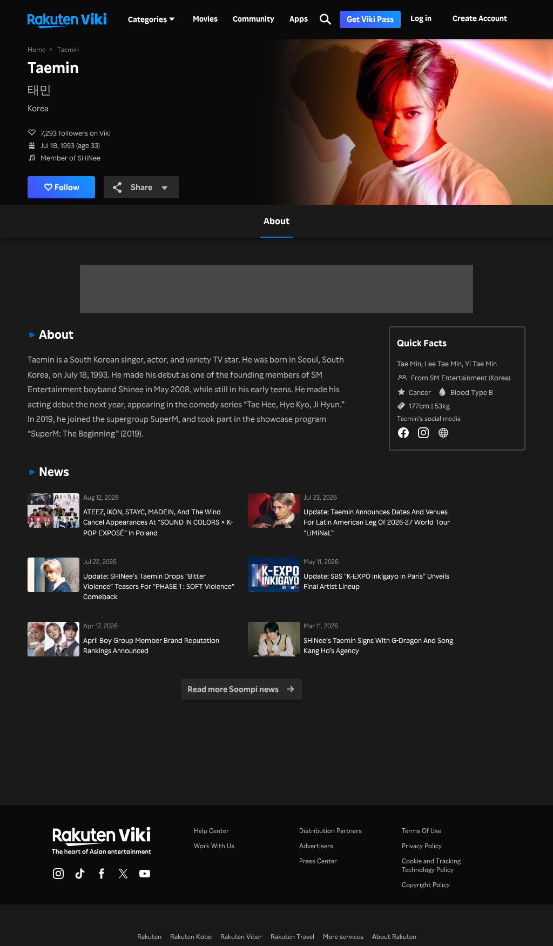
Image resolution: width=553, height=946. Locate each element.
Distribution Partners (330, 831)
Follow (67, 187)
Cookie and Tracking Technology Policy (431, 865)
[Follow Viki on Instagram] (58, 876)
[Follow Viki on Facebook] (101, 876)
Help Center (211, 831)
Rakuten (149, 936)
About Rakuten (394, 936)
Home (36, 49)
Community (253, 19)
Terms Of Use (421, 831)
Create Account (480, 18)
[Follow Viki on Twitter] (123, 876)
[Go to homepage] (67, 19)
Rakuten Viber (241, 936)
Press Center (318, 861)
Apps (298, 19)
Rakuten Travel (292, 936)
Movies (205, 19)
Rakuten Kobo (191, 936)
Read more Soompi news (233, 688)
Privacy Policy (422, 846)
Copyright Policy (426, 885)
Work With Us (214, 846)
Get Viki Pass (370, 19)
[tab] (276, 221)
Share (141, 187)
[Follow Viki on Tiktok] (79, 876)
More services (343, 936)
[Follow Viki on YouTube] (144, 876)
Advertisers (316, 846)
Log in (420, 18)
